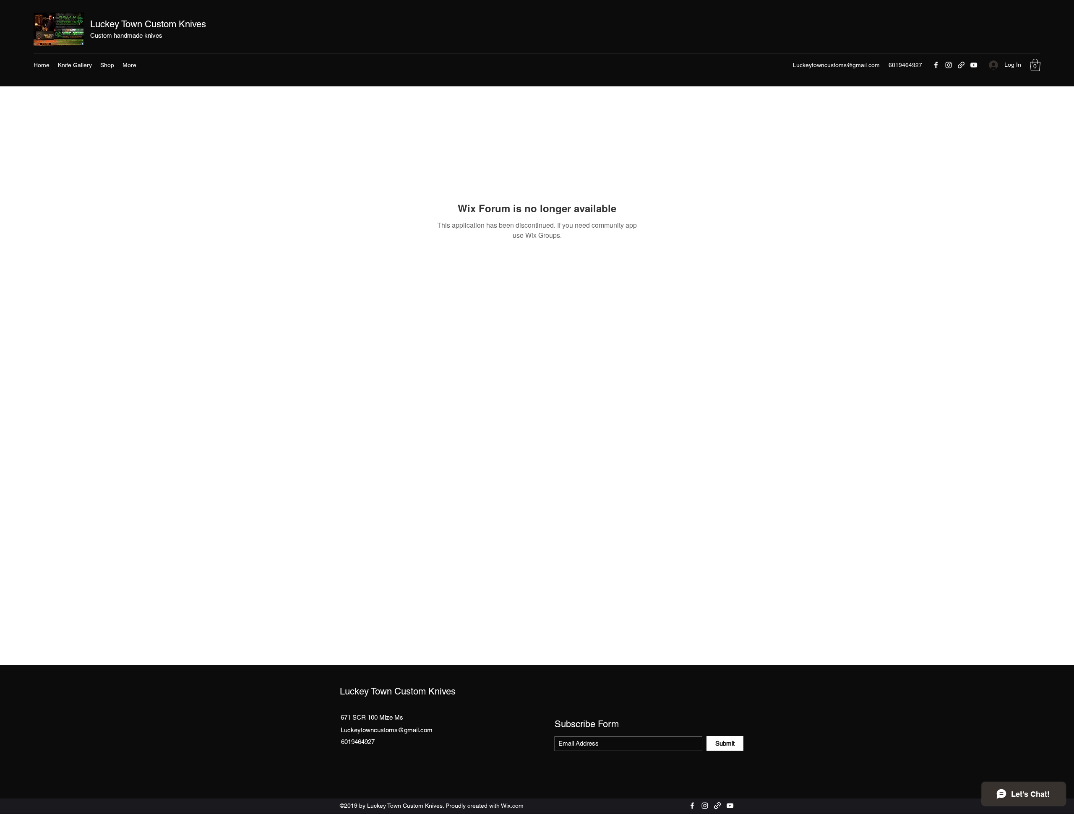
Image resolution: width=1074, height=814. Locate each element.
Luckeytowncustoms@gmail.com (836, 65)
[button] (1035, 65)
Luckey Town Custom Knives (148, 24)
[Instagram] (948, 65)
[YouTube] (974, 65)
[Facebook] (936, 65)
